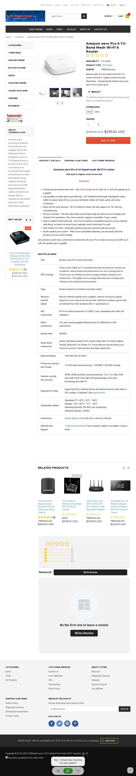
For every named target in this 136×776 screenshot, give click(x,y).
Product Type (93, 65)
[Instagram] (67, 723)
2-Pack (96, 112)
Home (8, 37)
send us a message (87, 740)
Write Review (90, 572)
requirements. (99, 392)
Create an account (103, 100)
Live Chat (110, 741)
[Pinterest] (75, 723)
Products (19, 37)
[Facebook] (51, 723)
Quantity (90, 119)
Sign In (89, 100)
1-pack (89, 112)
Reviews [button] (45, 572)
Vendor (90, 69)
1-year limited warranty (75, 426)
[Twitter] (59, 723)
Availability (92, 61)
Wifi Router (107, 65)
